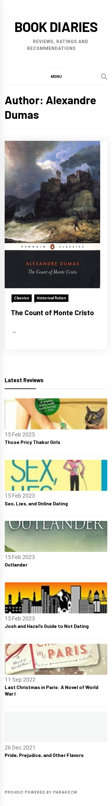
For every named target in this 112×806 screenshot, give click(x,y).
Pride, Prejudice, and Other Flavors (44, 755)
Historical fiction (51, 298)
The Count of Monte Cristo (52, 312)
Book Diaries (56, 26)
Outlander (16, 564)
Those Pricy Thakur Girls (32, 442)
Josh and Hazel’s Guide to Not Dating (47, 626)
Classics (21, 298)
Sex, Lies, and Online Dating (36, 503)
